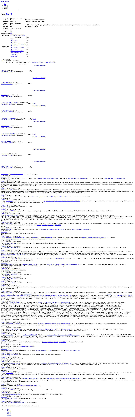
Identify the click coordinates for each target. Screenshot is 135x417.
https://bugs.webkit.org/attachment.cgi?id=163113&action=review (52, 258)
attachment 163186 (9, 274)
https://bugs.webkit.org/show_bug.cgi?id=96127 (49, 225)
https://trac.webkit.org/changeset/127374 (115, 178)
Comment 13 (4, 242)
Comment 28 (4, 340)
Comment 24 (4, 301)
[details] (16, 211)
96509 (11, 33)
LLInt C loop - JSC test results (18, 44)
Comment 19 (4, 273)
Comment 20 (4, 277)
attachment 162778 (9, 211)
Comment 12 (4, 236)
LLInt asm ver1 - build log (17, 47)
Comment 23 (4, 291)
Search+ (6, 6)
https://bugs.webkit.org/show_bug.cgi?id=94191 (13, 254)
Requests (9, 415)
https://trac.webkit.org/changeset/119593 (78, 178)
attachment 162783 (9, 215)
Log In (5, 8)
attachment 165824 (9, 390)
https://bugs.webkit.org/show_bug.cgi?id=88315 (43, 62)
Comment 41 (4, 401)
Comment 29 (4, 344)
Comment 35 (4, 371)
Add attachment (19, 174)
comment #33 (9, 378)
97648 (23, 35)
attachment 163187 (9, 278)
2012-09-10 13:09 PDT (6, 127)
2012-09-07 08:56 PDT (6, 84)
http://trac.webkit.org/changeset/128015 (16, 237)
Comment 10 (4, 227)
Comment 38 (4, 388)
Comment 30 (4, 349)
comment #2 (9, 189)
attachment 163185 (9, 270)
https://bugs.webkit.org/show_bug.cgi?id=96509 (54, 342)
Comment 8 (3, 213)
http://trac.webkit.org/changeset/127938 (81, 229)
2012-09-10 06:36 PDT (6, 104)
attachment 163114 (9, 247)
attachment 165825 (9, 398)
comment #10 (35, 237)
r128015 (3, 237)
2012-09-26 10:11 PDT (6, 167)
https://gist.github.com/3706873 (26, 346)
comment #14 (9, 251)
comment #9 (9, 229)
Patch (12, 39)
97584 (11, 35)
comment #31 (9, 373)
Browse (6, 5)
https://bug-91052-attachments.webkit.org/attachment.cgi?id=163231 (54, 295)
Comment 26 (4, 328)
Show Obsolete (4, 174)
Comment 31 (4, 353)
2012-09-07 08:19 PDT (6, 71)
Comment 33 (4, 361)
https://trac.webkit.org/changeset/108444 (48, 178)
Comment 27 (4, 333)
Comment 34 (4, 367)
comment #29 (9, 350)
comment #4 (9, 201)
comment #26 (9, 335)
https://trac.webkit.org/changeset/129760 (16, 402)
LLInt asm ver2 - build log (17, 51)
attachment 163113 (9, 243)
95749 (9, 13)
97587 (15, 35)
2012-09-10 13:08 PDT (6, 112)
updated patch (14, 54)
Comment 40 (4, 397)
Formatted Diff (39, 65)
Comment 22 (4, 285)
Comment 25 (4, 322)
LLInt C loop (14, 40)
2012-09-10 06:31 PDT (6, 96)
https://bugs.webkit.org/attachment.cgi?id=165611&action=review (57, 363)
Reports (9, 413)
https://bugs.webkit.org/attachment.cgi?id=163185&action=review (54, 302)
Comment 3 (3, 188)
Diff (44, 65)
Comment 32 (4, 357)
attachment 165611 (9, 354)
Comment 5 (3, 199)
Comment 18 (4, 268)
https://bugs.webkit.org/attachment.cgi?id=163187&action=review (54, 323)
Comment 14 (4, 246)
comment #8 (9, 223)
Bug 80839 (5, 206)
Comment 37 (4, 384)
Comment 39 (4, 392)
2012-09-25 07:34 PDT (6, 143)
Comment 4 (3, 195)
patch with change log (16, 52)
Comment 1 (3, 177)
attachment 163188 (9, 282)
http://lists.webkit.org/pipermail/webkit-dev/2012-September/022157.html (48, 196)
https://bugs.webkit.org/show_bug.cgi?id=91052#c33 (14, 295)
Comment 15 (4, 250)
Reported (3, 60)
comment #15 (27, 294)
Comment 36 (4, 377)
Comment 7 (3, 209)
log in (9, 405)
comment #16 (9, 264)
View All (12, 174)
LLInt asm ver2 (14, 49)
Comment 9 (3, 222)
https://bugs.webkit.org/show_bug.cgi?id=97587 (28, 385)
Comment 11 (4, 232)
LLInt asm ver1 (14, 45)
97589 (19, 35)
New (5, 4)
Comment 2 (3, 181)
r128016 (109, 294)
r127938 (24, 239)
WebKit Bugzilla (5, 1)
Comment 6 (3, 205)
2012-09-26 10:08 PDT (6, 155)
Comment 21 (4, 281)
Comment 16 (4, 257)
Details (34, 65)
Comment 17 (4, 263)
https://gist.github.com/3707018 (73, 350)
